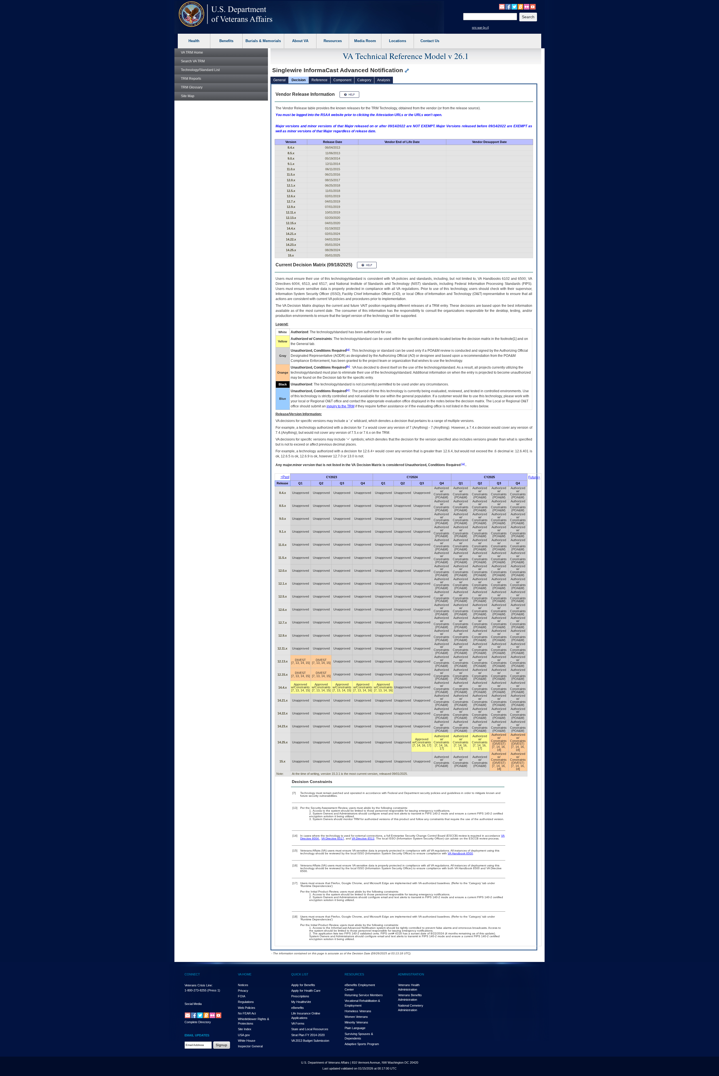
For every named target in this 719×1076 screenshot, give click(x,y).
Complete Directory (198, 1022)
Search (193, 61)
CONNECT (192, 974)
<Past (285, 477)
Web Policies (246, 1007)
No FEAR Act (247, 1013)
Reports (191, 79)
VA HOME (244, 974)
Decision (299, 80)
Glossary (191, 87)
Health (193, 41)
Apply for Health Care (305, 990)
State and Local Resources (309, 1029)
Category (364, 80)
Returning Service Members (364, 995)
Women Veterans (356, 1016)
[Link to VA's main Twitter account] (514, 6)
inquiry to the (340, 406)
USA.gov (244, 1035)
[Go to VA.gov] (226, 14)
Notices (243, 985)
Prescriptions (300, 996)
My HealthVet (301, 1002)
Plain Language (355, 1028)
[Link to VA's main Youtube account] (533, 6)
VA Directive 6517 (332, 838)
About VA (300, 41)
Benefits (226, 41)
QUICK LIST (299, 974)
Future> (534, 477)
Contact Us (429, 41)
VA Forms (297, 1023)
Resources (333, 41)
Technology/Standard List (200, 70)
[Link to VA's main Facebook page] (508, 6)
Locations (397, 41)
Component (342, 80)
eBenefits (297, 1007)
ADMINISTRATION (411, 974)
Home (192, 53)
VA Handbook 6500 (460, 853)
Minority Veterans (356, 1022)
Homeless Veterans (358, 1011)
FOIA (241, 996)
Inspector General (250, 1046)
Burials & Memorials (263, 41)
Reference (319, 80)
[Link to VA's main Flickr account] (527, 6)
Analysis (383, 80)
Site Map (187, 96)
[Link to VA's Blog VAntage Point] (520, 6)
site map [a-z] (480, 27)
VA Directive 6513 (363, 838)
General (279, 80)
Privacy (243, 990)
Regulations (246, 1002)
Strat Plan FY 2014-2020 (308, 1035)
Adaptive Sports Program (362, 1044)
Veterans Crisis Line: (199, 985)
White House (246, 1040)
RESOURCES (354, 974)
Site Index (244, 1029)
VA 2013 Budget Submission (310, 1040)
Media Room (365, 41)
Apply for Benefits (303, 985)
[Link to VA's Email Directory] (502, 6)
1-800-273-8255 (195, 990)
